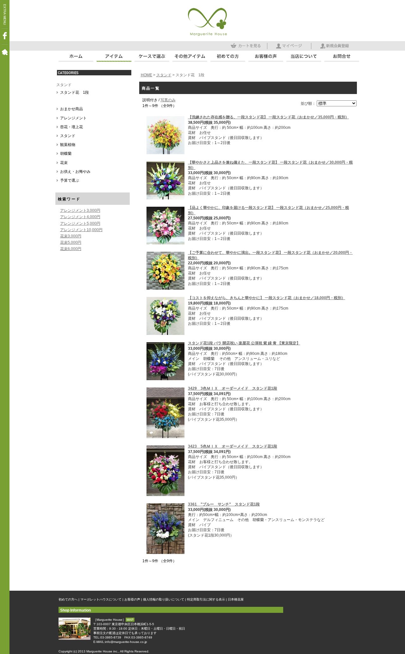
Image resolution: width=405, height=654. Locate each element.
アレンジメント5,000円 (80, 223)
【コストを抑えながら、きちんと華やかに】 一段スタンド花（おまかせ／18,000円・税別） (266, 298)
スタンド (64, 85)
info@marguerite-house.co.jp (126, 642)
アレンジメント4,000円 (80, 217)
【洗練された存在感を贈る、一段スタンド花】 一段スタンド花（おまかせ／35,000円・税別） (268, 117)
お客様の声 (132, 599)
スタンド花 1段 (74, 92)
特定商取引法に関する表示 (206, 599)
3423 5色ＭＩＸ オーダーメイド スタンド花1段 (232, 446)
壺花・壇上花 (71, 127)
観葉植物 (67, 144)
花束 (64, 162)
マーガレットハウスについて (101, 599)
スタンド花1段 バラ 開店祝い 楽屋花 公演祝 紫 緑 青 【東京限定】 (244, 343)
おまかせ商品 (71, 109)
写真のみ (168, 100)
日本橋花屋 (236, 599)
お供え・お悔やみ (75, 171)
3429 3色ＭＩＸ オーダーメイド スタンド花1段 (232, 388)
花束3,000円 (70, 236)
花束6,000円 (70, 249)
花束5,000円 (70, 242)
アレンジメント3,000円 (80, 210)
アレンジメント (73, 118)
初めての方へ (68, 599)
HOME (146, 75)
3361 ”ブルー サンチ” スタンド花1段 (224, 504)
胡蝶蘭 (66, 153)
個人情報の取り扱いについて (163, 599)
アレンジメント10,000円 (81, 230)
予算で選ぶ (69, 180)
